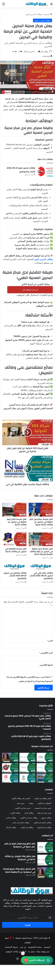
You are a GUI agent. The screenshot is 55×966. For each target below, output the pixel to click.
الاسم (50, 640)
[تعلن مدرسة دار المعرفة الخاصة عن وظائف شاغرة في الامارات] (10, 778)
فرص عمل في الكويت (22, 808)
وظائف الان (44, 51)
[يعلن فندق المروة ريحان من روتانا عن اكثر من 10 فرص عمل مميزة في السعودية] (45, 767)
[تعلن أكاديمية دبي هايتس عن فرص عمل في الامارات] (27, 778)
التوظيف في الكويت (44, 803)
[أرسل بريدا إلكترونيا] (39, 51)
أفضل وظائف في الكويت (42, 798)
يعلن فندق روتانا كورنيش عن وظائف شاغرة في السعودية (20, 857)
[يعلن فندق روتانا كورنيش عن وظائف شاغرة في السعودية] (27, 757)
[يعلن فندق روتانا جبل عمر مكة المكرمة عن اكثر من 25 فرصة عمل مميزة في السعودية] (27, 767)
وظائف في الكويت (26, 827)
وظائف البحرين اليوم (34, 14)
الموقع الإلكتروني (46, 665)
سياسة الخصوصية (35, 947)
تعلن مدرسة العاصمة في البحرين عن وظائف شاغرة (15, 550)
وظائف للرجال (11, 827)
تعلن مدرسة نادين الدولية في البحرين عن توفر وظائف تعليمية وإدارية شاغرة (41, 551)
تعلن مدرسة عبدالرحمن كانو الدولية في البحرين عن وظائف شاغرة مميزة (41, 521)
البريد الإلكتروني (46, 653)
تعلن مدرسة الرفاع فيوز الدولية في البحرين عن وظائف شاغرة (16, 521)
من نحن (23, 947)
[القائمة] (3, 5)
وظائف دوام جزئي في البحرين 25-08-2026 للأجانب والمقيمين (41, 575)
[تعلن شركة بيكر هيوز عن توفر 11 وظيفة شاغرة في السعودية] (45, 778)
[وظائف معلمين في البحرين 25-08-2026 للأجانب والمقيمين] (14, 566)
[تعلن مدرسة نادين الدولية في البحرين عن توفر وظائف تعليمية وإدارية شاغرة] (41, 539)
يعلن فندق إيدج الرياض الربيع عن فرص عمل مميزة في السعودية (19, 845)
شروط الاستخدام (11, 947)
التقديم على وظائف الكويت (20, 798)
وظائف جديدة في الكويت (28, 818)
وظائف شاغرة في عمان (20, 822)
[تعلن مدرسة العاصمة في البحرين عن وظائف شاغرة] (14, 539)
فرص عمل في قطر (44, 813)
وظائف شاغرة (11, 818)
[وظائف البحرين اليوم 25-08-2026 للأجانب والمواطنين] (45, 171)
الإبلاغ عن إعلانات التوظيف (16, 951)
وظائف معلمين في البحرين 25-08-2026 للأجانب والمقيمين (15, 575)
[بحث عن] (51, 5)
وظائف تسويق (46, 818)
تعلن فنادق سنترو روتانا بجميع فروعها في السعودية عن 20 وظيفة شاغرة (19, 870)
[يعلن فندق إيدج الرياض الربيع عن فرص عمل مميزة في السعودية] (45, 757)
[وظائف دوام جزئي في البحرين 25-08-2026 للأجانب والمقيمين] (41, 566)
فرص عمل (20, 803)
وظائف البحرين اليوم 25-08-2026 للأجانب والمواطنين (21, 170)
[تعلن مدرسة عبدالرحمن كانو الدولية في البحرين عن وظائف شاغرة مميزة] (41, 509)
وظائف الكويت (15, 813)
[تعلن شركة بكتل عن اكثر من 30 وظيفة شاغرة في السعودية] (10, 767)
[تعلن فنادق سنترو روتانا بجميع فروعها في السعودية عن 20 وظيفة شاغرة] (10, 757)
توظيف (30, 803)
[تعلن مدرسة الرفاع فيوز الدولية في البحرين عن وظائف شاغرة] (14, 509)
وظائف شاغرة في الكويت (42, 822)
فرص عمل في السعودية (42, 808)
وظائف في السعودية (44, 827)
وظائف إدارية (28, 813)
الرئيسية (46, 14)
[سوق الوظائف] (36, 4)
